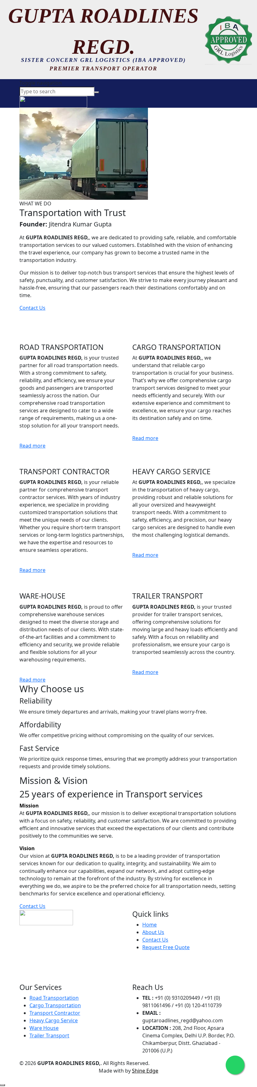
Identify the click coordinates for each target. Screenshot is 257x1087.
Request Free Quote (166, 947)
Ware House (44, 1027)
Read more (32, 445)
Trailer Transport (49, 1035)
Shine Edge (145, 1070)
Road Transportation (54, 997)
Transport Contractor (54, 1012)
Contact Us (32, 307)
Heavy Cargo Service (53, 1020)
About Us (153, 932)
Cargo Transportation (55, 1005)
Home (149, 924)
